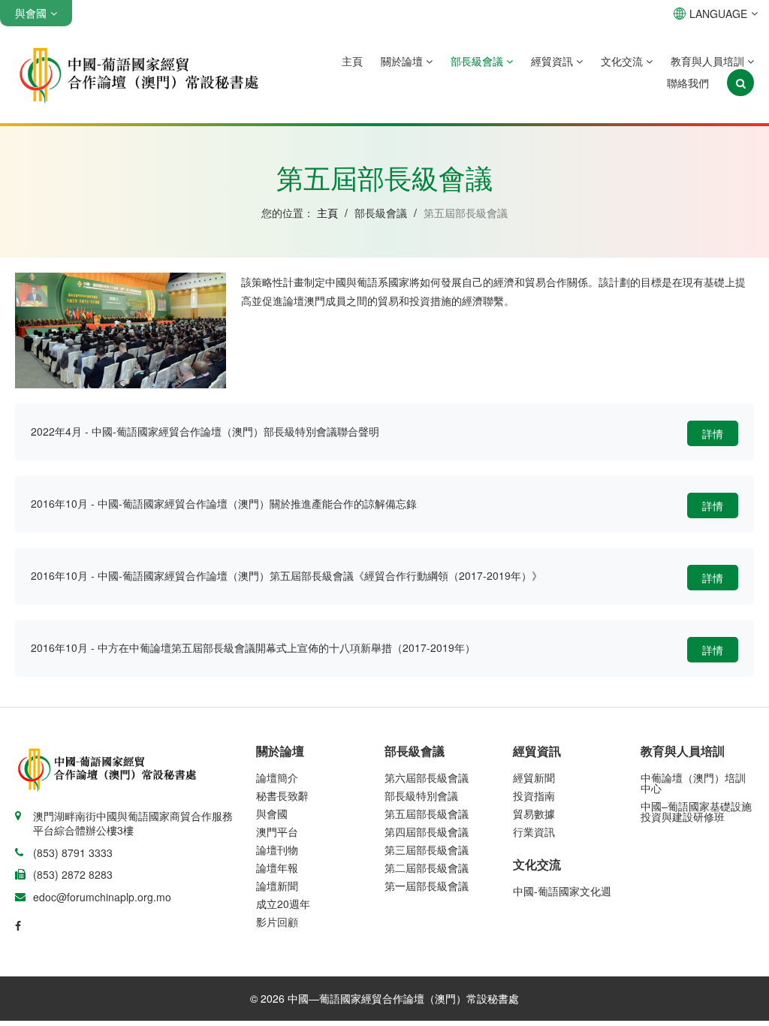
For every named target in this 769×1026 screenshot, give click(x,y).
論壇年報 (277, 867)
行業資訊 (534, 831)
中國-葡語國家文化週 (562, 890)
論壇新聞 (277, 885)
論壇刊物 (277, 849)
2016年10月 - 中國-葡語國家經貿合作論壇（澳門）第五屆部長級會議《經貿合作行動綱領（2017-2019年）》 (286, 575)
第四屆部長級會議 (426, 831)
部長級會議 (478, 60)
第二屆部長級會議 (426, 867)
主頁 (352, 60)
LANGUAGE (718, 13)
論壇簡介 (277, 777)
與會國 (272, 813)
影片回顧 (277, 921)
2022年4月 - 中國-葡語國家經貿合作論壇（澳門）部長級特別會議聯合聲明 (205, 431)
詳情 (712, 433)
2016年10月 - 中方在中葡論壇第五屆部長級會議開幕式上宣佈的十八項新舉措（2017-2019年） (253, 647)
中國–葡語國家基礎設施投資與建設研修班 (696, 811)
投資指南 (534, 795)
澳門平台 (277, 831)
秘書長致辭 (282, 795)
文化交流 (623, 60)
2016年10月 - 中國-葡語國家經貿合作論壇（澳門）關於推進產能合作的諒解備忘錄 (224, 503)
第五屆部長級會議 (426, 813)
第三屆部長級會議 (426, 849)
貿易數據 (534, 813)
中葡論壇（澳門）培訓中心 (693, 782)
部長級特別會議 (421, 795)
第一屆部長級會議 (426, 885)
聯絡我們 (688, 82)
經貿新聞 (534, 777)
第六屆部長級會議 (426, 777)
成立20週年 (283, 903)
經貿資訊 (553, 60)
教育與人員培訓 (709, 60)
